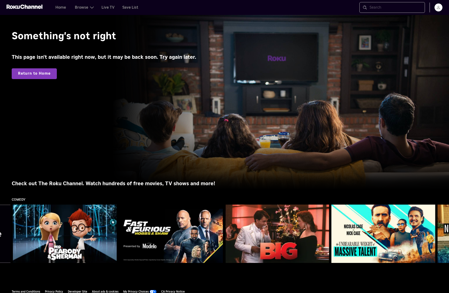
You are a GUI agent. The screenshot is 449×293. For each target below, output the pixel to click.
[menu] (438, 7)
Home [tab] (60, 7)
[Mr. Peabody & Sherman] (65, 233)
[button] (65, 233)
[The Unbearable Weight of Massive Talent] (383, 233)
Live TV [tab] (108, 7)
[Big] (277, 233)
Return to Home (34, 73)
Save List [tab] (130, 7)
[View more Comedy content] (443, 234)
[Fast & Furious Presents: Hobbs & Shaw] (171, 233)
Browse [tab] (81, 7)
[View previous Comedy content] (6, 234)
